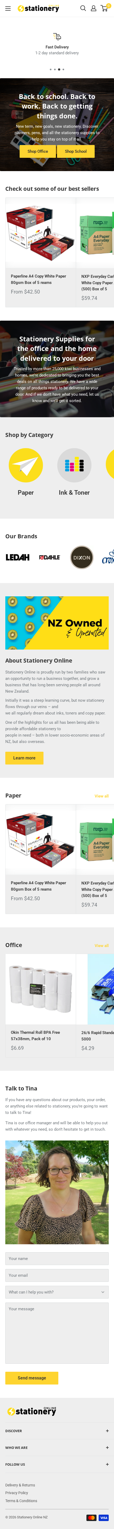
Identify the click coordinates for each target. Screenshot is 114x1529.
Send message (32, 1378)
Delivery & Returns (20, 1485)
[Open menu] (8, 8)
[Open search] (83, 8)
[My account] (93, 8)
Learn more (24, 758)
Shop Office (38, 151)
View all (102, 796)
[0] (104, 8)
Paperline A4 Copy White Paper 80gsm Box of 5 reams (38, 279)
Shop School (76, 151)
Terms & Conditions (21, 1501)
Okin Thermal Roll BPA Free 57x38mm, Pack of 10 (35, 1035)
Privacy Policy (16, 1493)
